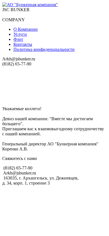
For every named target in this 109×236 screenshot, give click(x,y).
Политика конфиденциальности (44, 49)
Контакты (22, 44)
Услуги (20, 34)
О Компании (25, 29)
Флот (18, 39)
